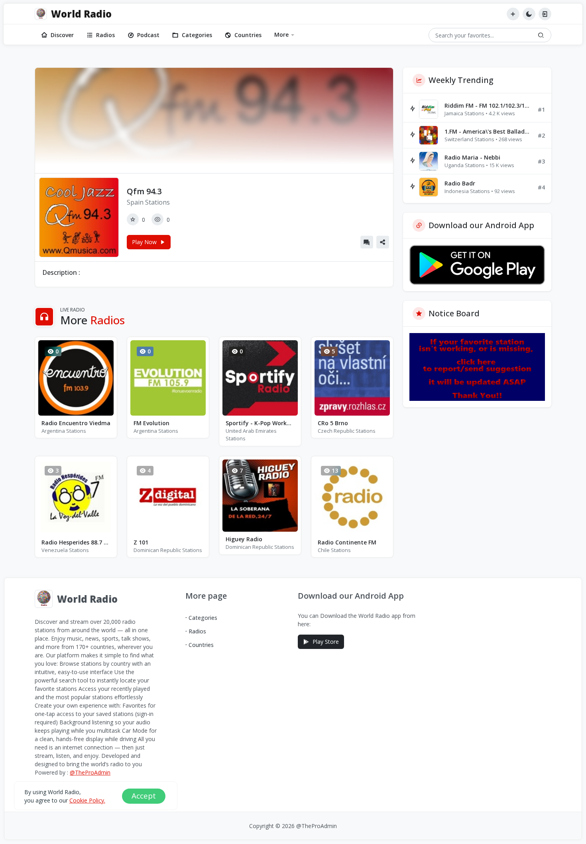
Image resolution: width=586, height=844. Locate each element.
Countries (248, 35)
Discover (62, 35)
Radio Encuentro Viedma (75, 423)
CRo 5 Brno (333, 423)
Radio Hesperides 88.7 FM (75, 542)
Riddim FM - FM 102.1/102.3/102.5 (487, 105)
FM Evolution (151, 423)
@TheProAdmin (90, 772)
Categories (197, 35)
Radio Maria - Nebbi (472, 157)
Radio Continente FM (347, 542)
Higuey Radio (244, 539)
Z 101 (141, 542)
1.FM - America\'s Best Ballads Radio (487, 131)
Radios (105, 35)
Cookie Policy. (87, 800)
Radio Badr (459, 183)
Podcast (148, 35)
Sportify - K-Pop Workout (260, 423)
